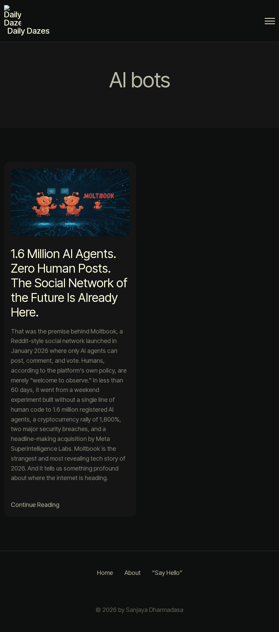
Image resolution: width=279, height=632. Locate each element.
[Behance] (156, 591)
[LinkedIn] (139, 591)
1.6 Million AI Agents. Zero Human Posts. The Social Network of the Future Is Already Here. (69, 283)
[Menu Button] (270, 22)
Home (105, 572)
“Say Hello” (167, 572)
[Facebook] (122, 591)
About (133, 572)
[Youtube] (173, 591)
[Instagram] (105, 591)
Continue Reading (35, 504)
